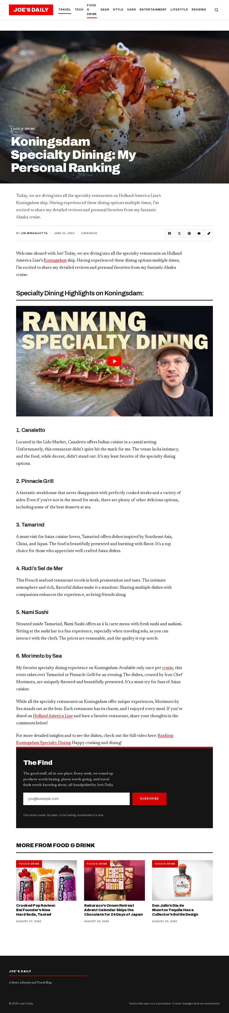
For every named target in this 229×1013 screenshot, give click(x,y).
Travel (64, 9)
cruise (167, 668)
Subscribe (149, 798)
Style (118, 9)
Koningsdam (55, 260)
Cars (131, 9)
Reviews (199, 9)
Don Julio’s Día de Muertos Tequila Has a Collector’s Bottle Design (175, 910)
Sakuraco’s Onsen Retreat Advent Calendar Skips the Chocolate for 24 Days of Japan (113, 910)
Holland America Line (53, 716)
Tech (79, 9)
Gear (104, 9)
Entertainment (153, 9)
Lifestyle (179, 9)
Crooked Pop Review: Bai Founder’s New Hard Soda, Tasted (35, 910)
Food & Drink (92, 9)
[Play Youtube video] (114, 361)
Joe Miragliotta (34, 233)
